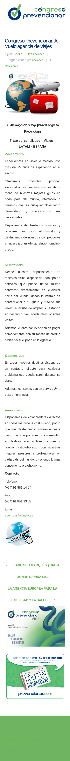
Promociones (36, 54)
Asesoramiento (14, 410)
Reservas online (14, 265)
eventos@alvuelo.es (19, 515)
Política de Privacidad (25, 728)
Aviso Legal (15, 752)
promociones (35, 60)
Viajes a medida (14, 154)
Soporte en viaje (14, 355)
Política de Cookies (22, 740)
